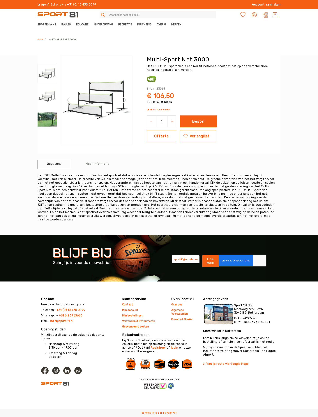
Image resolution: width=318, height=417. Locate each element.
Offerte (161, 136)
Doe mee (210, 261)
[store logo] (58, 15)
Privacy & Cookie (182, 319)
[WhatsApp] (78, 370)
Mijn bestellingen (132, 315)
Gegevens (54, 163)
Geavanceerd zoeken (135, 326)
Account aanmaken (266, 4)
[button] (255, 14)
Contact (127, 304)
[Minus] (150, 121)
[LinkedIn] (67, 370)
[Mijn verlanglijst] (243, 14)
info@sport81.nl (61, 321)
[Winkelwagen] (275, 14)
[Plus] (173, 121)
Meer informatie (97, 163)
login (174, 347)
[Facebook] (45, 370)
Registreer (158, 347)
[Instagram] (56, 370)
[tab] (54, 164)
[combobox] (158, 14)
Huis (40, 39)
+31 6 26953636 (70, 315)
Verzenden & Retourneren (138, 321)
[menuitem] (48, 24)
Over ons (176, 304)
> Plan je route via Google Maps (226, 364)
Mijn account (130, 310)
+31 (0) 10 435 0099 (71, 310)
